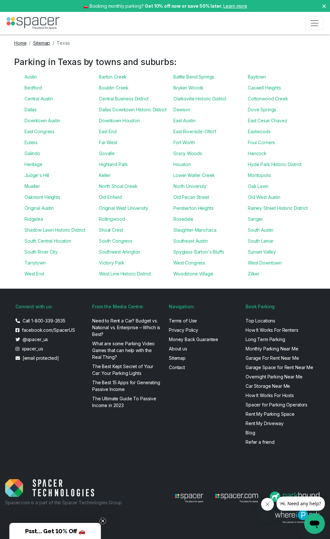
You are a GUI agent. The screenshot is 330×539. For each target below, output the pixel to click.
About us (178, 348)
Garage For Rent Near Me (272, 358)
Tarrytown (35, 262)
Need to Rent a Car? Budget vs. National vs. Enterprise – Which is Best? (126, 327)
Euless (31, 142)
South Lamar (260, 241)
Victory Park (111, 262)
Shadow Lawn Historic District (54, 230)
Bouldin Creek (114, 87)
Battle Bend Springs (193, 76)
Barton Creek (113, 76)
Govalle (107, 153)
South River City (41, 252)
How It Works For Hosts (270, 395)
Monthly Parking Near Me (272, 348)
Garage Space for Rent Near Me (279, 367)
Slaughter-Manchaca (194, 230)
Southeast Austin (190, 241)
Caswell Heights (264, 87)
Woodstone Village (193, 273)
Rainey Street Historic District (278, 208)
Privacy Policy (183, 330)
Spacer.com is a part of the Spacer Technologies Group (63, 502)
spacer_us (32, 348)
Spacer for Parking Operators (276, 404)
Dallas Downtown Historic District (132, 109)
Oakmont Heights (42, 197)
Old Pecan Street (191, 197)
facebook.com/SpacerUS (48, 330)
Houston (182, 164)
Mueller (32, 186)
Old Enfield (110, 197)
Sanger (255, 219)
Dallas (30, 109)
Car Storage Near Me (268, 386)
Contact (177, 367)
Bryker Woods (188, 87)
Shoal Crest (111, 230)
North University (190, 186)
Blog (250, 432)
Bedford (33, 87)
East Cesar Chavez (267, 120)
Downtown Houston (119, 120)
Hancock (257, 153)
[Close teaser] (103, 521)
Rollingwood (112, 219)
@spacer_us (34, 339)
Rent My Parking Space (270, 414)
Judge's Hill (36, 175)
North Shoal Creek (118, 186)
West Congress (189, 262)
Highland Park (113, 164)
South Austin (260, 230)
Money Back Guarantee (193, 339)
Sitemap (41, 43)
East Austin (184, 120)
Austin (30, 76)
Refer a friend (260, 442)
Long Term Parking (265, 339)
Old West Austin (264, 197)
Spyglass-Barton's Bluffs (198, 252)
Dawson (181, 109)
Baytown (257, 76)
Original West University (123, 208)
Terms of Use (183, 320)
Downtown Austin (42, 120)
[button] (55, 531)
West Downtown (265, 262)
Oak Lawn (258, 186)
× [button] (324, 5)
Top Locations (260, 320)
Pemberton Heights (193, 208)
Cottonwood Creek (268, 98)
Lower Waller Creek (194, 175)
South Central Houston (47, 241)
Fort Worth (184, 142)
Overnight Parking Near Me (274, 376)
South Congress (115, 241)
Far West (108, 142)
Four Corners (261, 142)
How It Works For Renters (272, 330)
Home (20, 43)
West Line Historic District (125, 273)
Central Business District (124, 98)
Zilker (253, 273)
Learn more (235, 6)
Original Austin (39, 208)
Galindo (32, 153)
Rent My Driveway (265, 423)
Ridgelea (33, 219)
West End (34, 273)
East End (108, 131)
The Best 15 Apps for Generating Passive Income (126, 386)
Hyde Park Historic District (275, 164)
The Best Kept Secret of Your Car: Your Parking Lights (122, 370)
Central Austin (38, 98)
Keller (105, 175)
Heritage (33, 164)
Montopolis (259, 175)
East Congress (39, 131)
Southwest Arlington (119, 252)
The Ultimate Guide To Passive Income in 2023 (124, 402)
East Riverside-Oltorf (194, 131)
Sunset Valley (262, 252)
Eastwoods (259, 131)
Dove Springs (262, 109)
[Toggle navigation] (315, 23)
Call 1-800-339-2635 (43, 320)
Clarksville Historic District (199, 98)
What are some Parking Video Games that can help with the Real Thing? (123, 350)
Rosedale (183, 219)
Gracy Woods (187, 153)
